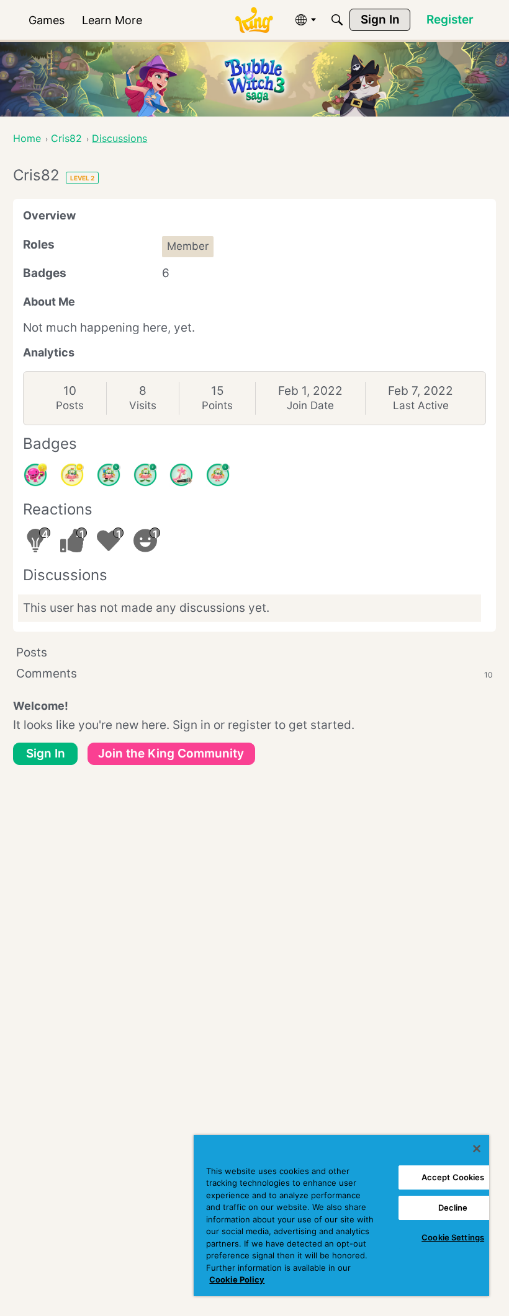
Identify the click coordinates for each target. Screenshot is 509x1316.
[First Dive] (218, 475)
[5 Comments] (108, 475)
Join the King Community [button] (171, 753)
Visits (142, 405)
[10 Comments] (72, 475)
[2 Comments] (145, 475)
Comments (254, 673)
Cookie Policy (236, 1279)
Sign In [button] (45, 753)
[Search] (337, 20)
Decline (453, 1207)
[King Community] (254, 20)
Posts (70, 405)
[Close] (476, 1148)
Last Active (421, 405)
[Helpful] (35, 475)
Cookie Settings (452, 1237)
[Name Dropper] (181, 475)
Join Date (310, 405)
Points (217, 405)
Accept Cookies (453, 1177)
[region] (341, 1215)
